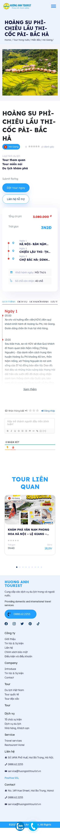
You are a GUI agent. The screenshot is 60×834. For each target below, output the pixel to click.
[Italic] (11, 431)
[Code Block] (33, 431)
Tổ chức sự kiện (13, 719)
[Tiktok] (38, 623)
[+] (44, 431)
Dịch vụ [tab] (22, 301)
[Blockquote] (30, 431)
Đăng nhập (49, 411)
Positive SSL (12, 777)
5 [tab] (29, 567)
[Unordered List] (26, 431)
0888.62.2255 (22, 614)
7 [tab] (35, 567)
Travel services (13, 740)
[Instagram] (14, 623)
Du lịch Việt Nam (14, 690)
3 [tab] (23, 567)
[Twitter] (22, 623)
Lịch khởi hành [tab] (39, 301)
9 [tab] (41, 567)
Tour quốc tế (12, 694)
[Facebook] (6, 623)
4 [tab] (26, 567)
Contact (9, 677)
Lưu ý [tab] (54, 301)
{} (41, 431)
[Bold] (7, 431)
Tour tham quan (13, 160)
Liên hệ (9, 647)
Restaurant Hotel (14, 744)
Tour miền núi (12, 164)
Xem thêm (30, 389)
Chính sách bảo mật (16, 652)
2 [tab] (19, 567)
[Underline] (15, 431)
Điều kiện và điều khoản (18, 656)
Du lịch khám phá (15, 168)
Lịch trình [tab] (8, 301)
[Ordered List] (22, 431)
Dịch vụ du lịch (13, 723)
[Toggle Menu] (53, 6)
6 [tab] (32, 567)
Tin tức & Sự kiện (14, 643)
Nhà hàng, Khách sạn (17, 728)
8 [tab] (38, 567)
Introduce (10, 668)
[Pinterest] (30, 623)
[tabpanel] (30, 528)
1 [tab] (16, 567)
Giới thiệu (10, 639)
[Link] (37, 431)
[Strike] (18, 431)
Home (8, 39)
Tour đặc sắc (12, 698)
